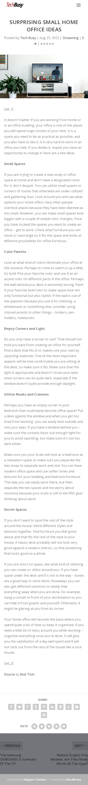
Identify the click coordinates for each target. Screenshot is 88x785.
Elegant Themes (35, 779)
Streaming (71, 38)
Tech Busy (28, 38)
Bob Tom (27, 674)
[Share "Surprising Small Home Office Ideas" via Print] (44, 715)
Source (9, 674)
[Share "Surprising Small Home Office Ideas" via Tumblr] (36, 707)
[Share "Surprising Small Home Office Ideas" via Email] (77, 707)
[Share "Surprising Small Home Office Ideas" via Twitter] (19, 707)
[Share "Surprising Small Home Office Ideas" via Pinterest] (44, 707)
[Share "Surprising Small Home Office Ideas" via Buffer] (60, 707)
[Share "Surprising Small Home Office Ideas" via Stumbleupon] (68, 707)
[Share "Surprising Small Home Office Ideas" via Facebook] (11, 707)
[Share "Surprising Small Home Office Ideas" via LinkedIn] (52, 707)
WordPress (73, 779)
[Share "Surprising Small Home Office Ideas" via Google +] (28, 707)
